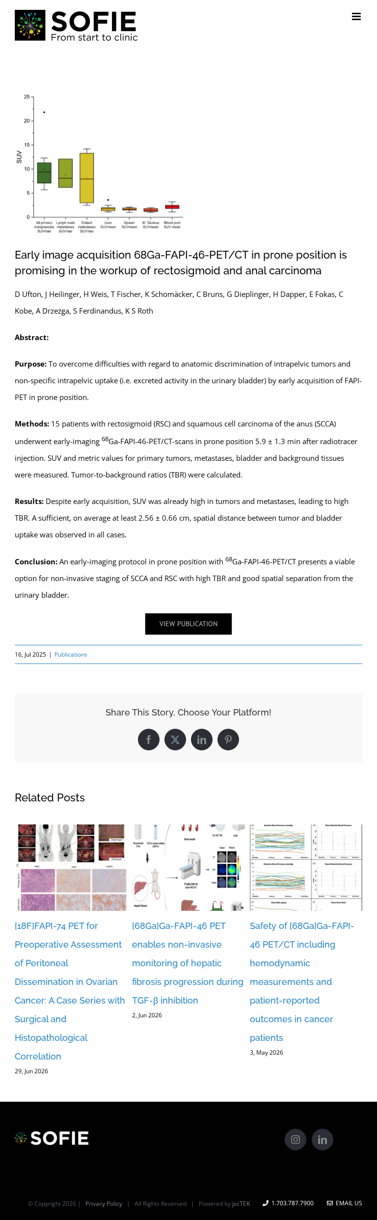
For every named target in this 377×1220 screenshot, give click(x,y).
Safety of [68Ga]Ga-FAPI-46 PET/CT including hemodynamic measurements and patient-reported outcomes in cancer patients (302, 982)
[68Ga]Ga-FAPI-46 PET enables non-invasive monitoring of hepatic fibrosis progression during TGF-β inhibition (187, 963)
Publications (70, 654)
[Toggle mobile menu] (357, 16)
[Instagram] (295, 1139)
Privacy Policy (103, 1203)
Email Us (347, 1203)
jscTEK (241, 1203)
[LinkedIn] (322, 1139)
